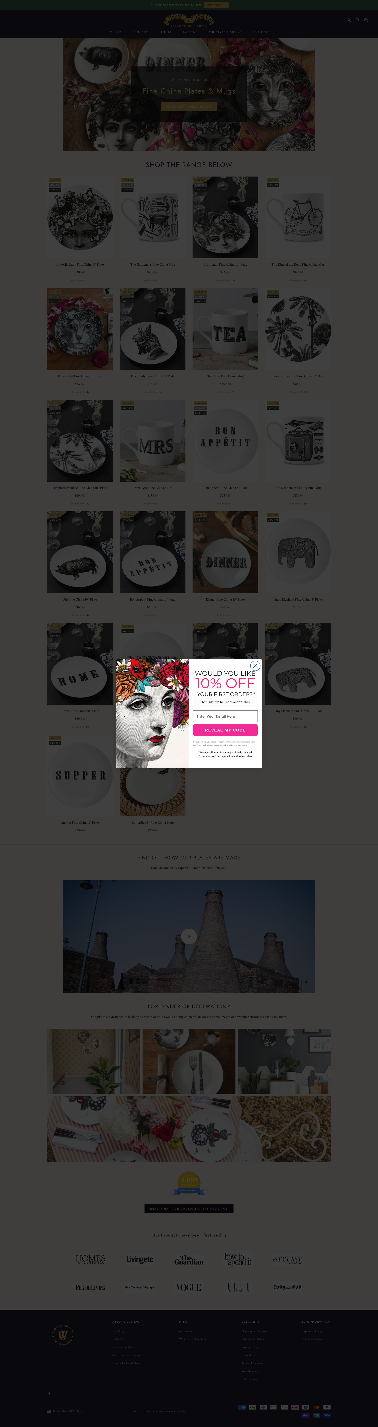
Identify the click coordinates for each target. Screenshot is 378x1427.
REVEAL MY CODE (225, 730)
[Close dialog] (255, 666)
